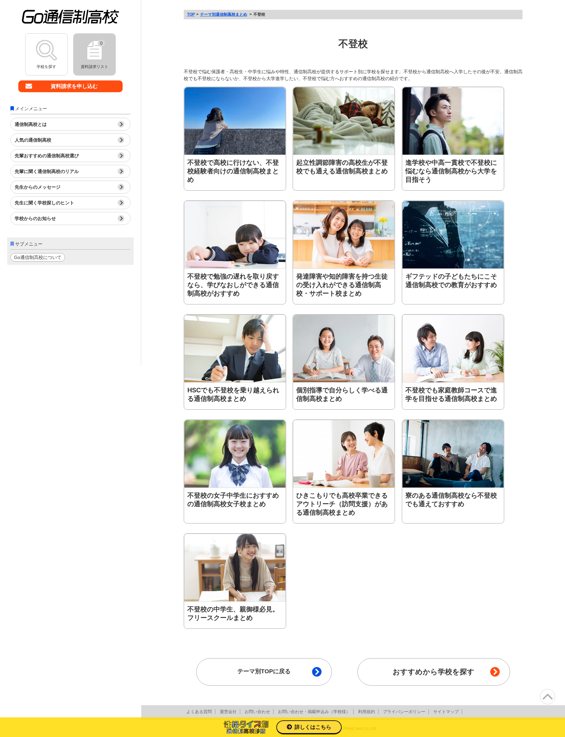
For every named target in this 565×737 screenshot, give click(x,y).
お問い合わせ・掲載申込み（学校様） (314, 711)
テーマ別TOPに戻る (264, 671)
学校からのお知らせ (35, 218)
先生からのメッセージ (37, 187)
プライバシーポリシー (404, 711)
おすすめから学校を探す (433, 672)
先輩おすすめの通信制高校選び (47, 155)
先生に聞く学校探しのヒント (44, 202)
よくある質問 (199, 711)
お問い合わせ (257, 711)
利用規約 (366, 711)
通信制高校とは (31, 124)
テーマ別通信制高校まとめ (223, 14)
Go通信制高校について (37, 257)
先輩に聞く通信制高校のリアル (47, 171)
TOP (191, 14)
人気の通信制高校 (33, 140)
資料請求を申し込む (74, 86)
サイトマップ (446, 711)
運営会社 (228, 711)
